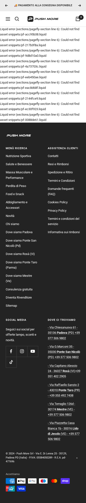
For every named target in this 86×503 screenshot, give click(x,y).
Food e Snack (15, 194)
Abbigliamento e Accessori (16, 204)
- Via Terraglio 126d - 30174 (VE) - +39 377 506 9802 (61, 409)
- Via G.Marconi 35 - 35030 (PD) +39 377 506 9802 (64, 352)
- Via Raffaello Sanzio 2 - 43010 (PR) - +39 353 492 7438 (64, 390)
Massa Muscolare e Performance (19, 174)
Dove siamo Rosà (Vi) (20, 254)
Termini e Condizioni (61, 180)
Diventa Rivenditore (19, 297)
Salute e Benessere (19, 164)
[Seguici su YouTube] (32, 351)
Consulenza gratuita (19, 289)
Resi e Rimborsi (58, 164)
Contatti (53, 156)
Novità (10, 216)
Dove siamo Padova (19, 232)
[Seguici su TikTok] (11, 362)
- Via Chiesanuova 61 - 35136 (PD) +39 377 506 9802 (64, 333)
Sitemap (11, 305)
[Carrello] (77, 19)
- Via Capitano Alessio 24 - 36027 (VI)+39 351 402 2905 (64, 371)
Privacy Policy (57, 210)
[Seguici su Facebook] (11, 351)
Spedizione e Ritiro (60, 172)
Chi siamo (12, 224)
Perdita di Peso (16, 186)
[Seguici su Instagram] (21, 351)
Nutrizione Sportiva (18, 156)
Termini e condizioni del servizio (63, 221)
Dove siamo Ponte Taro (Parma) (21, 264)
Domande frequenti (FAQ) (61, 191)
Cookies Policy (58, 202)
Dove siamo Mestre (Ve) (19, 278)
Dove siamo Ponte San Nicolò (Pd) (21, 243)
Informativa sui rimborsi (64, 232)
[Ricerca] (17, 19)
